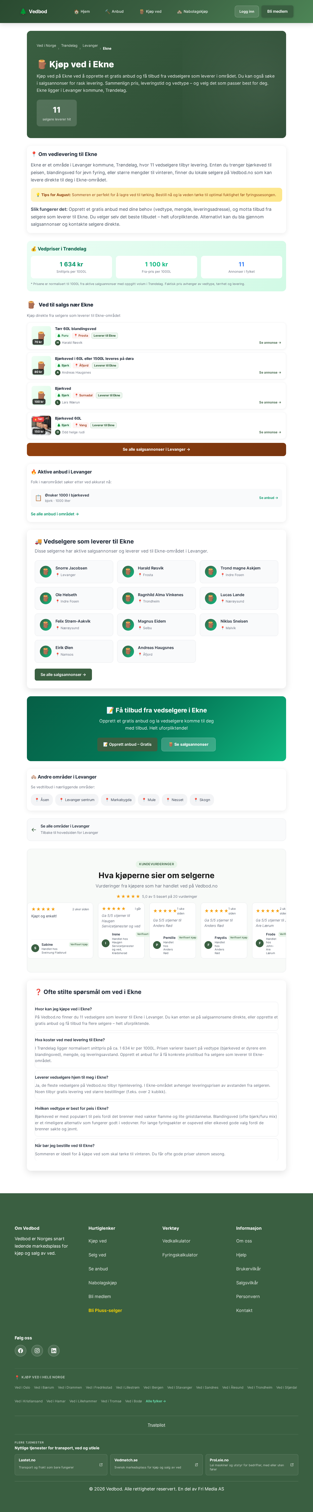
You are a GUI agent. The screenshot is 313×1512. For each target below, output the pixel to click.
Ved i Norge (46, 45)
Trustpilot (156, 1424)
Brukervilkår (248, 1268)
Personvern (248, 1296)
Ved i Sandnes (207, 1387)
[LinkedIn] (54, 1351)
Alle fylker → (156, 1401)
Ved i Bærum (44, 1387)
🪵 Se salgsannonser (188, 744)
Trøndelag (69, 45)
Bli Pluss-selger (105, 1310)
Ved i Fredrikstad (99, 1387)
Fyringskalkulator (180, 1254)
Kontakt (244, 1310)
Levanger (90, 45)
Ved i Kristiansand (29, 1401)
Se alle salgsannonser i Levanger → (156, 449)
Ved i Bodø (133, 1401)
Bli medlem (277, 11)
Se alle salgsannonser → (63, 674)
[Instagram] (37, 1351)
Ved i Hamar (56, 1401)
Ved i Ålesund (232, 1387)
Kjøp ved (98, 1240)
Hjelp (241, 1254)
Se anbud (98, 1268)
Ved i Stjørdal (286, 1387)
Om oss (244, 1240)
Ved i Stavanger (179, 1387)
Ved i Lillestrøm (128, 1387)
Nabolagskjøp (103, 1282)
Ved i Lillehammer (83, 1401)
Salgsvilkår (247, 1282)
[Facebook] (20, 1351)
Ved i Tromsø (111, 1401)
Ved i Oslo (22, 1387)
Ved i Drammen (70, 1387)
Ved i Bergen (153, 1387)
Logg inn (246, 11)
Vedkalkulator (176, 1240)
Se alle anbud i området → (55, 513)
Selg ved (97, 1254)
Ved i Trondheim (259, 1387)
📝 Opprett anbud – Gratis (127, 744)
